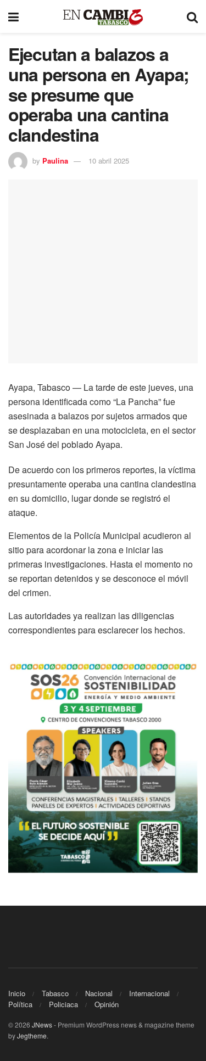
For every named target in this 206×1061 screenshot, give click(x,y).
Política (20, 1004)
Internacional (149, 993)
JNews (42, 1024)
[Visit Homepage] (103, 16)
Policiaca (63, 1004)
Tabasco (55, 993)
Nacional (99, 993)
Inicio (16, 993)
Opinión (106, 1004)
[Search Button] (192, 16)
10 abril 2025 (108, 160)
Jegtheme (32, 1035)
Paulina (55, 160)
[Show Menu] (13, 16)
